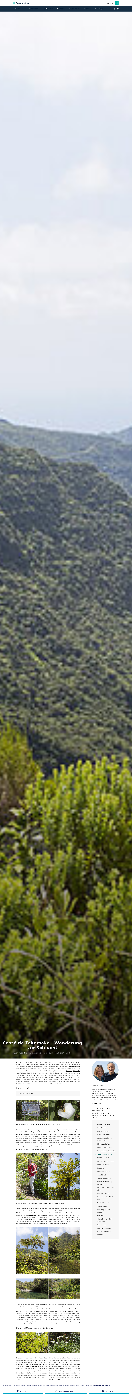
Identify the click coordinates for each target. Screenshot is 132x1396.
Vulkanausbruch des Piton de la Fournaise (30, 1064)
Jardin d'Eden (102, 1206)
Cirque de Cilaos (103, 1158)
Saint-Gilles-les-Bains (104, 1203)
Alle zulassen (109, 1391)
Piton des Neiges (103, 1164)
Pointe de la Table (103, 1171)
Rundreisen (33, 9)
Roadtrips (99, 9)
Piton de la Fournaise (104, 1147)
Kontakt (109, 3)
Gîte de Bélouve (103, 1131)
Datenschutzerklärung (102, 1385)
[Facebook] (114, 9)
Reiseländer (19, 9)
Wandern (61, 9)
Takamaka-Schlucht (104, 1154)
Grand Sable (101, 1128)
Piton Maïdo (101, 1225)
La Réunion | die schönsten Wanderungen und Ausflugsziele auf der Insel (103, 1113)
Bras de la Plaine (103, 1193)
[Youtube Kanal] (118, 9)
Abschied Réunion (104, 1228)
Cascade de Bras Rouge (105, 1161)
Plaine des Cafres (103, 1144)
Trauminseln (74, 9)
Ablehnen (23, 1391)
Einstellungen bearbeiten (66, 1391)
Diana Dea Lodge (103, 1135)
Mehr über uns (96, 1103)
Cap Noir (100, 1215)
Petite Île (100, 1168)
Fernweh (87, 9)
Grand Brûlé (101, 1175)
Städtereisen (48, 9)
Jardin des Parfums (104, 1178)
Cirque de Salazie (103, 1124)
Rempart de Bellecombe (106, 1151)
